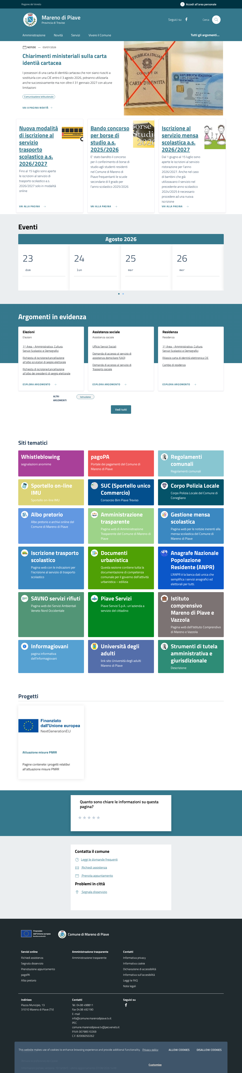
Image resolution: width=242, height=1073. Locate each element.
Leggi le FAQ (130, 980)
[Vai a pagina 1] (119, 294)
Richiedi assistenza (32, 958)
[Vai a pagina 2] (123, 294)
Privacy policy (150, 1049)
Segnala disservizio (32, 963)
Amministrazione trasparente (89, 958)
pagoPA (25, 975)
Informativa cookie (134, 963)
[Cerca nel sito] (216, 19)
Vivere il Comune (100, 35)
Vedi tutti (121, 409)
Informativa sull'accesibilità (139, 975)
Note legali (129, 986)
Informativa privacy (134, 958)
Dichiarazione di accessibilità (139, 969)
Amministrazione (33, 35)
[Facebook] (184, 19)
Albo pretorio (28, 980)
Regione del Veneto (31, 4)
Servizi (75, 35)
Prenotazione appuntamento (38, 969)
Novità (58, 35)
